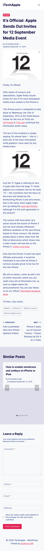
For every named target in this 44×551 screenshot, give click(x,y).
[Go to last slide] (7, 388)
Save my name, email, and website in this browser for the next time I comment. (22, 517)
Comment (9, 449)
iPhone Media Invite (12, 313)
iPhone (6, 15)
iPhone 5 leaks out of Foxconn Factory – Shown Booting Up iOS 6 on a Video (32, 331)
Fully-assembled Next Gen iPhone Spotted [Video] (11, 327)
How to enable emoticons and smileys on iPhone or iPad (21, 371)
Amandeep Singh (12, 44)
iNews (7, 308)
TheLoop (20, 122)
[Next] (37, 388)
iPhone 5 (17, 308)
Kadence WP (27, 543)
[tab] (17, 415)
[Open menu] (39, 5)
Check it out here (21, 246)
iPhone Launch (30, 308)
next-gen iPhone (29, 206)
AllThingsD (8, 122)
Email (7, 496)
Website (8, 508)
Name (8, 484)
